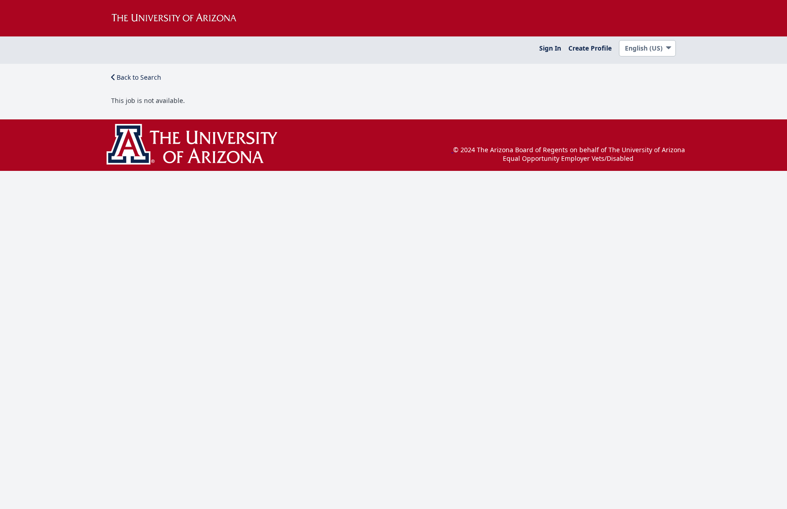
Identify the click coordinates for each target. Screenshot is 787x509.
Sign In (550, 48)
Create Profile (590, 48)
